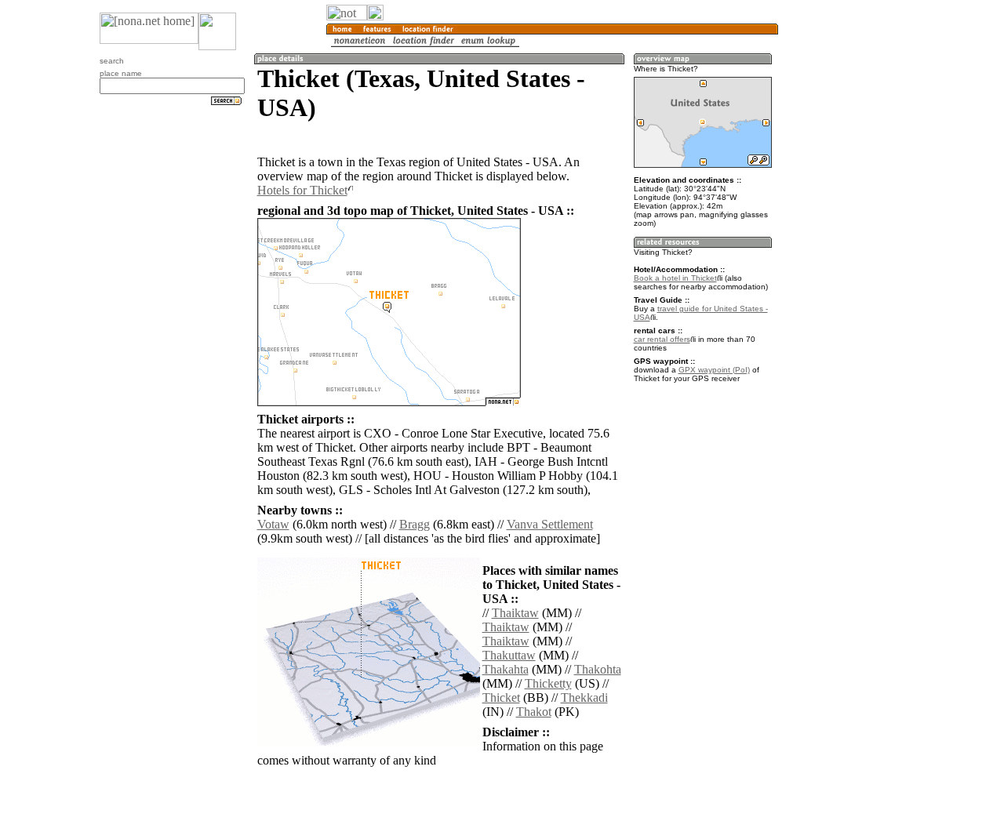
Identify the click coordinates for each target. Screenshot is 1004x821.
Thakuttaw (509, 655)
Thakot (533, 711)
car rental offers (662, 339)
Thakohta (597, 669)
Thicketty (548, 683)
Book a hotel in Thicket (675, 278)
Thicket (501, 697)
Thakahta (505, 669)
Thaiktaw (515, 612)
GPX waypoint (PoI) (714, 369)
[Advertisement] (853, 259)
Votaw (273, 524)
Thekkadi (584, 697)
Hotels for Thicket (302, 190)
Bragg (414, 524)
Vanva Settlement (550, 524)
